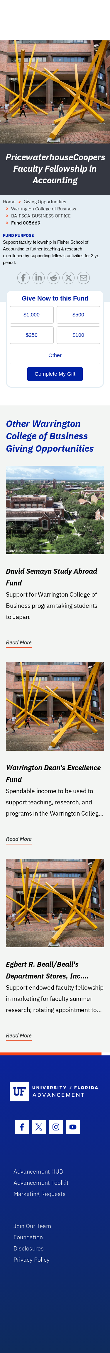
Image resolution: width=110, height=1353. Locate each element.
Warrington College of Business (43, 209)
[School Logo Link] (52, 1092)
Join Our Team (32, 1226)
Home (9, 201)
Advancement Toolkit (41, 1183)
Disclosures (28, 1248)
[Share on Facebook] (24, 279)
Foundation (28, 1237)
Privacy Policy (31, 1259)
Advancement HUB (38, 1171)
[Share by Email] (84, 279)
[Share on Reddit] (55, 279)
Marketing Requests (39, 1194)
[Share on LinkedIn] (40, 279)
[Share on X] (69, 279)
